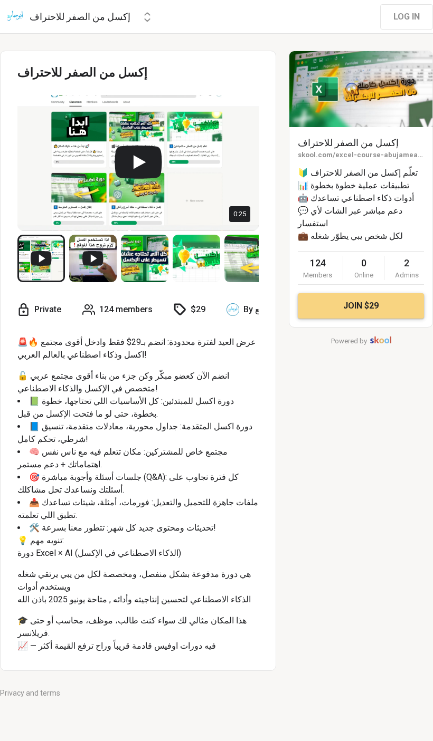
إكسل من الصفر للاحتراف (348, 142)
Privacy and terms (30, 693)
